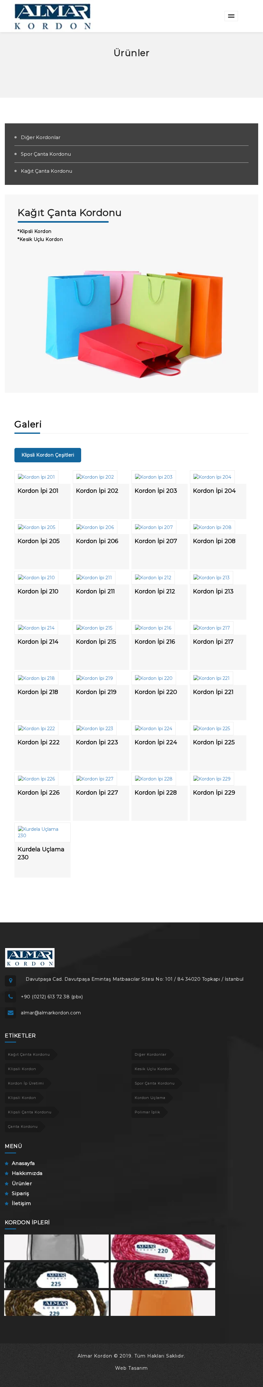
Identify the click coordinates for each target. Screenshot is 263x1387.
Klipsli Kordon (22, 1069)
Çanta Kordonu (23, 1126)
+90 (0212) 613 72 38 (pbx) (52, 997)
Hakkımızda (27, 1173)
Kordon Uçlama (150, 1097)
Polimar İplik (147, 1112)
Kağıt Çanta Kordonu (46, 171)
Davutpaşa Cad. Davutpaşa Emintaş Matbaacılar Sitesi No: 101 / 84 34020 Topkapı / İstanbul (135, 979)
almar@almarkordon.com (51, 1013)
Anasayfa (23, 1163)
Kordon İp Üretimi (26, 1083)
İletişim (21, 1203)
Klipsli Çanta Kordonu (30, 1112)
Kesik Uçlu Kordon (153, 1069)
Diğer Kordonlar (40, 137)
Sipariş (20, 1193)
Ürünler (22, 1183)
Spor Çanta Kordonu (46, 154)
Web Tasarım (131, 1368)
